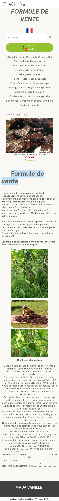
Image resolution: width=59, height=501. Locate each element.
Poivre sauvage (41, 83)
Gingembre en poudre (38, 87)
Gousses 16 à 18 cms (41, 57)
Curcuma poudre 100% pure (29, 92)
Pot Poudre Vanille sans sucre (29, 61)
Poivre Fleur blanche (20, 83)
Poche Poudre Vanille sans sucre (29, 65)
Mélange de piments (29, 74)
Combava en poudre (20, 96)
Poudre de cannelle (29, 105)
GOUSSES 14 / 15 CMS (18, 57)
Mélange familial (17, 87)
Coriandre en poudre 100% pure (36, 100)
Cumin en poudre (41, 96)
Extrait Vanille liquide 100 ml (29, 70)
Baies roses (12, 100)
